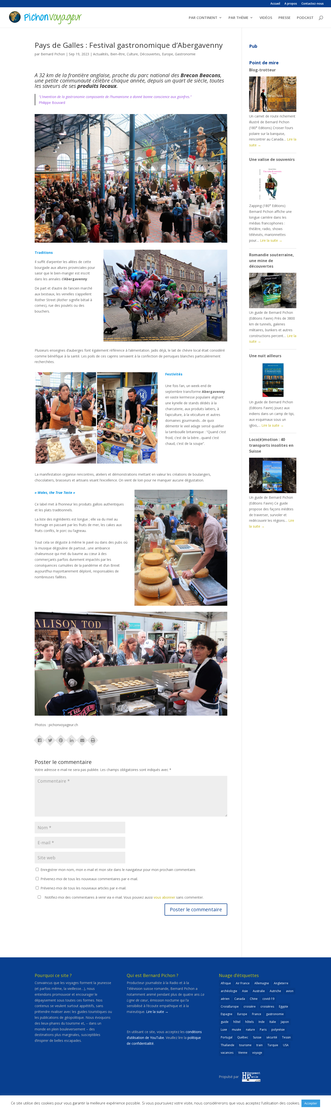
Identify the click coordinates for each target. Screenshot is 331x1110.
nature (250, 1029)
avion (289, 991)
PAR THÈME (238, 18)
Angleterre (281, 983)
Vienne (242, 1053)
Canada (239, 999)
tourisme (245, 1045)
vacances (227, 1053)
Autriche (275, 991)
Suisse (257, 1037)
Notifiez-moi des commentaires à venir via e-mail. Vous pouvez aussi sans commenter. (124, 897)
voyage (257, 1053)
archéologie (229, 991)
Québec (242, 1037)
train (259, 1045)
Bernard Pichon (53, 54)
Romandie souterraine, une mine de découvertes (271, 260)
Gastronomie (185, 54)
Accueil (275, 4)
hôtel (236, 1022)
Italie (272, 1022)
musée (236, 1029)
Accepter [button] (310, 1103)
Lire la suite (271, 240)
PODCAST (305, 18)
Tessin (286, 1037)
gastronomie (275, 1014)
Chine (254, 999)
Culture (132, 54)
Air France (243, 983)
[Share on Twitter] (50, 738)
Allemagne (261, 983)
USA (286, 1045)
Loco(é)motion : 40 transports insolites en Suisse (271, 445)
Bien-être (117, 54)
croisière (250, 1006)
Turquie (273, 1045)
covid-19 (268, 999)
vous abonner (164, 897)
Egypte (283, 1006)
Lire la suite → (157, 1011)
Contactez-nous (312, 4)
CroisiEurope (230, 1006)
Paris (263, 1029)
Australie (259, 991)
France (256, 1014)
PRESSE (284, 18)
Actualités (100, 54)
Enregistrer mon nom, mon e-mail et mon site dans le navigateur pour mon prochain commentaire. (118, 869)
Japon (285, 1022)
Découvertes (150, 54)
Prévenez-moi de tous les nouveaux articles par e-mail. (83, 888)
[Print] (92, 738)
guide (225, 1022)
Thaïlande (227, 1045)
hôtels (249, 1022)
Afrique (226, 983)
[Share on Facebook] (39, 738)
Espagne (226, 1014)
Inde (262, 1022)
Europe (167, 54)
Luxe (224, 1029)
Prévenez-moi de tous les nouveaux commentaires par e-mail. (89, 879)
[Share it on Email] (82, 738)
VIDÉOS (266, 18)
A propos (290, 4)
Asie (245, 991)
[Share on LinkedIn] (71, 738)
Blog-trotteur (262, 70)
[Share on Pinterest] (60, 738)
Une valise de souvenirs (272, 159)
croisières (267, 1006)
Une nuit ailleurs (265, 355)
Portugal (226, 1037)
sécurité (271, 1037)
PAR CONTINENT (203, 18)
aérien (225, 999)
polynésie (278, 1029)
